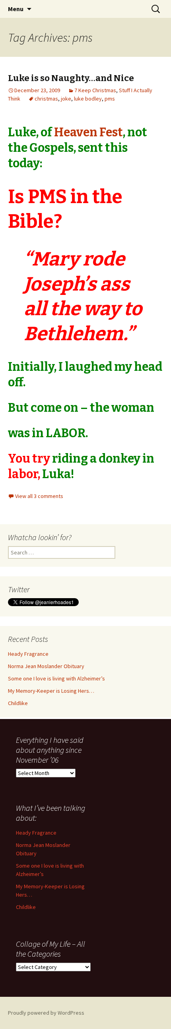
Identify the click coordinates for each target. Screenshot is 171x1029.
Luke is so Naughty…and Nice (71, 78)
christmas (46, 98)
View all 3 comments (39, 496)
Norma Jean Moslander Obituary (46, 666)
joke (66, 98)
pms (110, 98)
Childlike (18, 703)
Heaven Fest (88, 132)
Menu (15, 9)
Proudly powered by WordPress (46, 1012)
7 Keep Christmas (95, 90)
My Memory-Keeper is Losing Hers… (51, 690)
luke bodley (88, 98)
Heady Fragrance (28, 653)
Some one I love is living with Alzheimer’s (56, 678)
